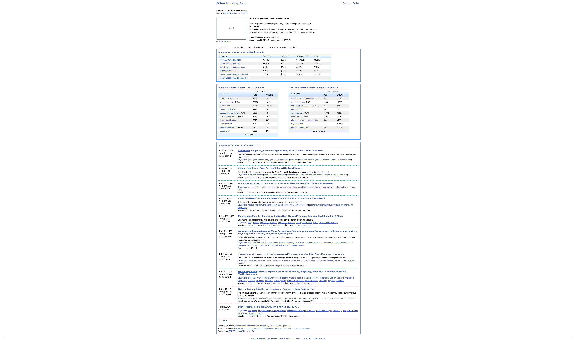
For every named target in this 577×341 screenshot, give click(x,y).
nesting (251, 205)
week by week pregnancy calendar (234, 74)
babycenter (257, 298)
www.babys (337, 311)
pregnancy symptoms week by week (284, 243)
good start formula (306, 160)
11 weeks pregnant (297, 245)
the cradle (258, 260)
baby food (294, 160)
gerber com (284, 160)
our (332, 187)
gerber (250, 160)
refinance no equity (279, 326)
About (253, 338)
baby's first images (265, 311)
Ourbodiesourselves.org (250, 183)
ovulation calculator (321, 298)
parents (256, 223)
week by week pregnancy (230, 63)
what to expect (348, 278)
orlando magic (240, 326)
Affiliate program (263, 338)
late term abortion (271, 187)
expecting (323, 281)
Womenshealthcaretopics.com (253, 231)
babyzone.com (297, 117)
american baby (331, 223)
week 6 (303, 243)
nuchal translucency (269, 205)
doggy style (265, 326)
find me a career (240, 328)
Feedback (347, 3)
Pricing (356, 3)
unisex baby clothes (299, 260)
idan (289, 326)
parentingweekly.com (228, 117)
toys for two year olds (268, 223)
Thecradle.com (245, 254)
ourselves (302, 187)
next (225, 320)
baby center (307, 298)
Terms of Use (320, 338)
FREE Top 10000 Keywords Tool (242, 331)
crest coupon (333, 175)
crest (250, 175)
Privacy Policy (308, 338)
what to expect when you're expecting (272, 278)
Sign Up (235, 3)
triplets (257, 205)
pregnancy (252, 278)
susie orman (313, 260)
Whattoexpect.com (247, 271)
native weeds (304, 328)
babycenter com (294, 298)
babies (305, 223)
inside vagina (340, 187)
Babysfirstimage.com (249, 307)
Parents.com (244, 216)
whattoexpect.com (227, 102)
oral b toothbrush (320, 175)
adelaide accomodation (289, 328)
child (310, 223)
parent (298, 223)
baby (256, 160)
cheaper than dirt (254, 326)
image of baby (280, 311)
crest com (308, 175)
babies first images (324, 311)
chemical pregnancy (341, 205)
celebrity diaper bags (342, 260)
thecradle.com (226, 124)
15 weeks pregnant (259, 245)
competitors (243, 13)
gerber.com (225, 41)
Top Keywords (283, 338)
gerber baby (264, 160)
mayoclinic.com (297, 124)
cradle (250, 260)
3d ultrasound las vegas (296, 311)
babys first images (255, 313)
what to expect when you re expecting (304, 278)
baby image (252, 311)
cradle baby (276, 260)
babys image (348, 311)
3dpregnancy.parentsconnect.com (304, 120)
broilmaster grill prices (257, 328)
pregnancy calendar (336, 281)
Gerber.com (244, 150)
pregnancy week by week (230, 60)
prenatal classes (326, 260)
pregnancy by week (227, 71)
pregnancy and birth (322, 187)
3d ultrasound (284, 205)
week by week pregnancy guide (232, 67)
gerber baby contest (323, 160)
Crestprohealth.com (248, 168)
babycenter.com (226, 98)
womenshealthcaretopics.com (303, 98)
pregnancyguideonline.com (302, 106)
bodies (261, 187)
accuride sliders (272, 328)
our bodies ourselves (288, 187)
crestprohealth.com (228, 120)
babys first (311, 311)
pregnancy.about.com (299, 127)
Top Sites (296, 338)
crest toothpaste (279, 175)
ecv (306, 205)
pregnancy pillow (344, 243)
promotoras (252, 187)
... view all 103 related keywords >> (234, 78)
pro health (268, 175)
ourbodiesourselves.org (230, 113)
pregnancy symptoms (246, 281)
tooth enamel (258, 175)
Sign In (243, 3)
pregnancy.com (297, 109)
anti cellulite (273, 245)
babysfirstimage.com (228, 109)
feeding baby (268, 298)
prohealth (291, 175)
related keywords (230, 13)
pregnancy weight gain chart (320, 205)
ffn (291, 205)
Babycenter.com (246, 289)
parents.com (225, 106)
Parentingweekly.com (249, 198)
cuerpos (310, 187)
